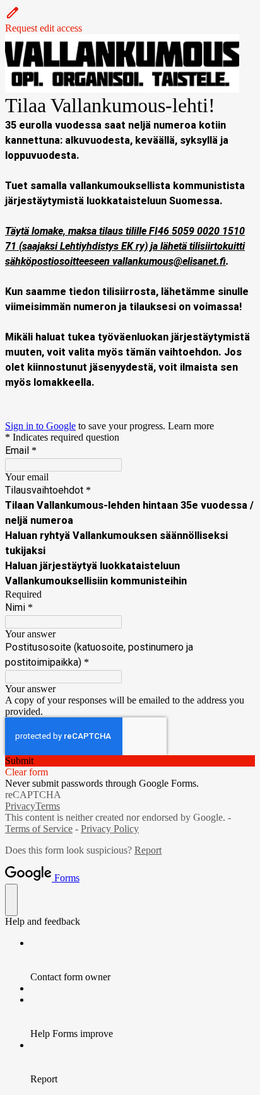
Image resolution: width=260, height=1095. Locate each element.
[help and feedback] (11, 900)
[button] (130, 19)
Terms (47, 806)
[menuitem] (142, 960)
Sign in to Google (40, 425)
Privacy (20, 806)
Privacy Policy (110, 828)
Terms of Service (39, 828)
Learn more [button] (191, 425)
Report (148, 850)
